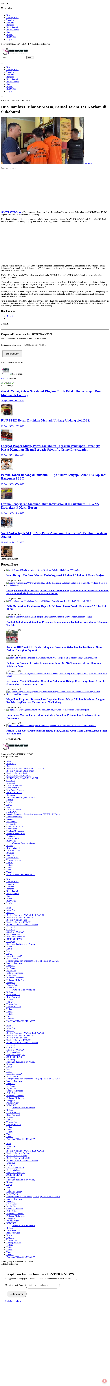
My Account (11, 821)
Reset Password (13, 850)
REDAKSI (11, 37)
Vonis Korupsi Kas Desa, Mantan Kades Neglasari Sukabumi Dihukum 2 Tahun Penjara (55, 575)
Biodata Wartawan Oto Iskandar (20, 771)
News (8, 15)
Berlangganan (12, 354)
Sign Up (10, 855)
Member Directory (14, 817)
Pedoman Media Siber (15, 833)
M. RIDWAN (12, 812)
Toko (8, 870)
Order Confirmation (14, 826)
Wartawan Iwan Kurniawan (23, 843)
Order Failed (11, 829)
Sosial (9, 32)
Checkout (10, 780)
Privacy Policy (12, 30)
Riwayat (10, 853)
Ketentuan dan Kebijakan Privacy (20, 797)
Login (9, 804)
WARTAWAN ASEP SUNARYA (20, 874)
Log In (9, 39)
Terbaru (9, 862)
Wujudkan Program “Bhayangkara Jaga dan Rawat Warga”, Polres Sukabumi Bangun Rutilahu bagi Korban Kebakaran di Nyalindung (55, 701)
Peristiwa (10, 22)
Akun (8, 761)
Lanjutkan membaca (13, 1301)
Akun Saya (11, 763)
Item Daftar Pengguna (15, 790)
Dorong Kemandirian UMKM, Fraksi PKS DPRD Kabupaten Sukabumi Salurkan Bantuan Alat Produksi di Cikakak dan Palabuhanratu (57, 592)
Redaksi (4, 378)
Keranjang (10, 795)
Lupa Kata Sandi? (14, 809)
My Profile (11, 824)
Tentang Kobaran (13, 860)
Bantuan (10, 766)
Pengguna (10, 836)
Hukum (9, 34)
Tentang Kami (12, 17)
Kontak (9, 800)
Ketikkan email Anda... (11, 345)
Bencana (10, 25)
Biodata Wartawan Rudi (16, 773)
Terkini (9, 865)
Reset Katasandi (13, 848)
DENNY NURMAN (15, 785)
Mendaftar (10, 819)
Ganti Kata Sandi (13, 788)
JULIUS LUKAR (14, 792)
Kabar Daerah (12, 27)
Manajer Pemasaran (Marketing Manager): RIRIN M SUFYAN (33, 814)
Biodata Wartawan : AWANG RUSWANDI (25, 768)
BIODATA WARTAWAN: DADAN (22, 778)
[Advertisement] (55, 190)
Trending (10, 20)
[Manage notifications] (104, 1381)
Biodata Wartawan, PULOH (18, 776)
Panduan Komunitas (15, 831)
